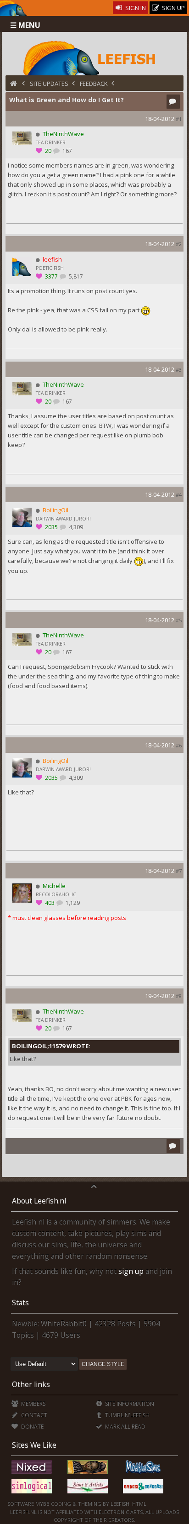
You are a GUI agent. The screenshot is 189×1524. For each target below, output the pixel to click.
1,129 (72, 903)
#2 (179, 244)
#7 (179, 870)
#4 (179, 494)
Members (32, 1404)
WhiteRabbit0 (64, 1324)
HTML (138, 1503)
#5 (179, 620)
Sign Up (173, 8)
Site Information (129, 1404)
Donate (31, 1426)
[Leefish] (94, 57)
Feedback (94, 83)
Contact (33, 1415)
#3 (179, 369)
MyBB (42, 1503)
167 (66, 151)
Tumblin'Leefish (127, 1415)
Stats (20, 1303)
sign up (131, 1271)
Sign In (135, 8)
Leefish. (121, 1503)
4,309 (75, 527)
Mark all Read (124, 1426)
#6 (179, 745)
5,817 (75, 276)
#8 (179, 996)
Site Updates (49, 83)
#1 (179, 119)
